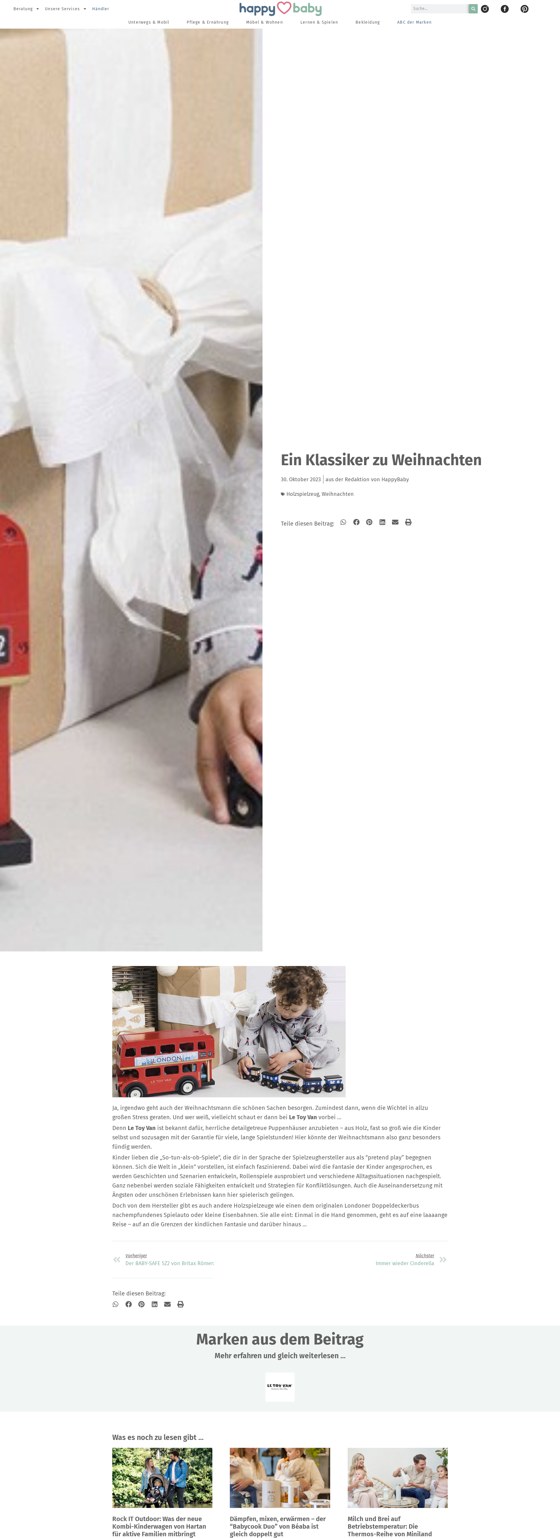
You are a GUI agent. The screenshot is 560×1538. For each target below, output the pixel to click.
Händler (100, 8)
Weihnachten (338, 494)
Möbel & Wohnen (264, 22)
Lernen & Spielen (319, 22)
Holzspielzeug (302, 494)
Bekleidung (368, 22)
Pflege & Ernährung (208, 22)
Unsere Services (62, 8)
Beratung (23, 8)
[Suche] (473, 8)
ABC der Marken (414, 22)
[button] (343, 522)
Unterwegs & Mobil (148, 22)
